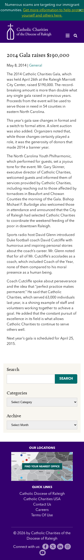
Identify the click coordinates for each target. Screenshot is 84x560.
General (35, 65)
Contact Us (42, 504)
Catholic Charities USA (42, 499)
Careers (42, 510)
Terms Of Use (42, 515)
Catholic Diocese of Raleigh (42, 494)
